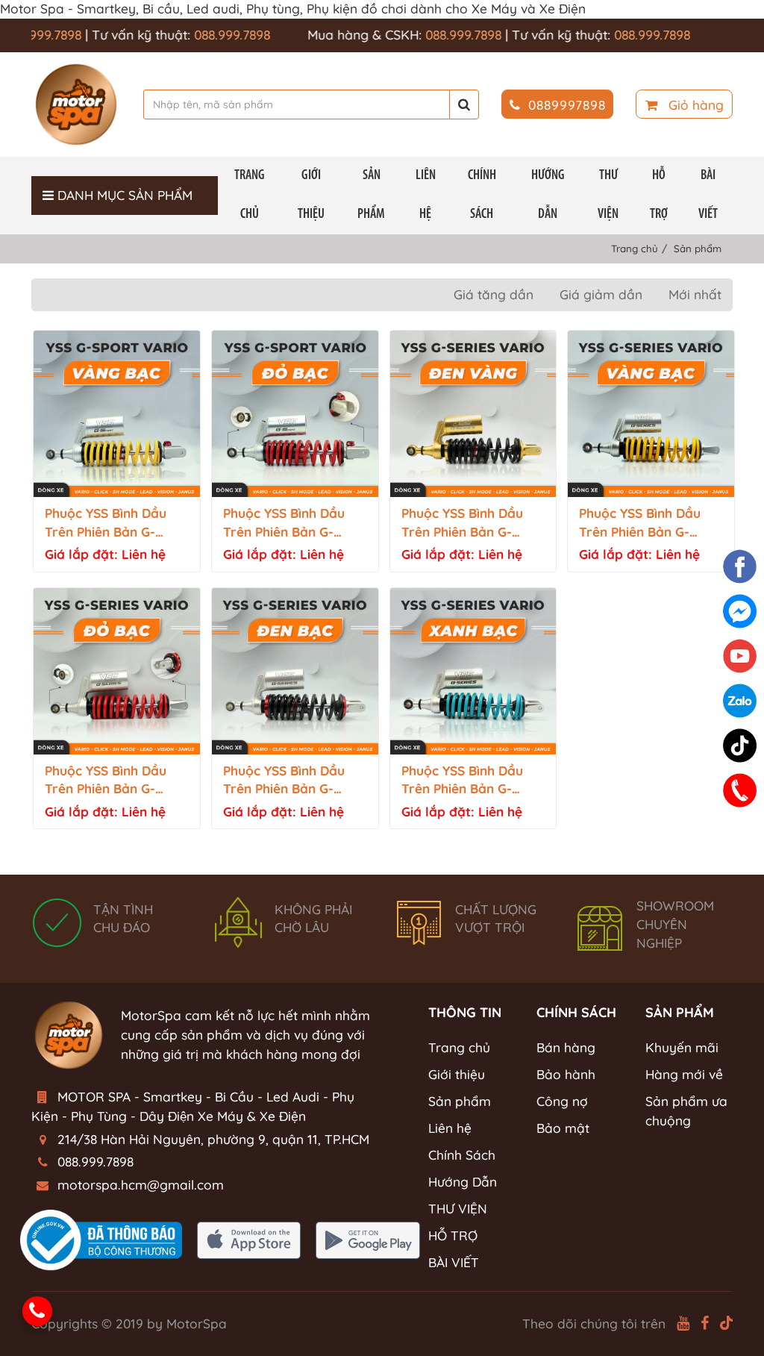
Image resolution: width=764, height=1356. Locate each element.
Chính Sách (482, 195)
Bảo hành (565, 1074)
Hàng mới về (684, 1074)
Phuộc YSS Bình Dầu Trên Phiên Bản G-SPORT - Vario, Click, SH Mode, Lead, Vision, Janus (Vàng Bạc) (115, 523)
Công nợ (562, 1101)
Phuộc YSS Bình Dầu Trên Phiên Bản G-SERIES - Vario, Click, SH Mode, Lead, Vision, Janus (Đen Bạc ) (293, 781)
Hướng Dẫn (548, 195)
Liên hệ (426, 195)
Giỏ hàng (694, 105)
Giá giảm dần (601, 294)
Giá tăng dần (493, 294)
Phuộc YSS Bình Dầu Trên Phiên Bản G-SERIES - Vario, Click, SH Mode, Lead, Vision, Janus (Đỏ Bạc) (115, 781)
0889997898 (567, 105)
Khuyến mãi (681, 1047)
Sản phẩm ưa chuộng (686, 1110)
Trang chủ (249, 195)
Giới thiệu (311, 195)
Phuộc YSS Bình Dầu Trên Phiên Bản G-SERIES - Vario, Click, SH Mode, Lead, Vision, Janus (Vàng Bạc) (649, 523)
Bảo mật (562, 1128)
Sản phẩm (371, 195)
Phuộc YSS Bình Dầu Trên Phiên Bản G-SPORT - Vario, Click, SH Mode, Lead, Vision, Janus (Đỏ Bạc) (293, 523)
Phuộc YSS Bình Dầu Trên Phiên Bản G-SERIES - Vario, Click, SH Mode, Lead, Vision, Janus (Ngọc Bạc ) (471, 781)
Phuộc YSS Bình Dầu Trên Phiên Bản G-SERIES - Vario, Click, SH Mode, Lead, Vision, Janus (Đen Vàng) (471, 523)
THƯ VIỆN (608, 195)
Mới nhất (694, 294)
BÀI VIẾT (708, 195)
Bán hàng (565, 1047)
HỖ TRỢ (659, 195)
